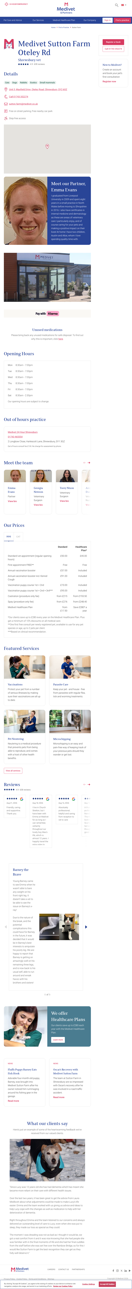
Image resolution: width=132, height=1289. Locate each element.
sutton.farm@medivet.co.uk (23, 103)
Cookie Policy (21, 1279)
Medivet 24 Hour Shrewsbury (23, 432)
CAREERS (51, 1269)
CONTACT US (63, 1269)
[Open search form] (117, 5)
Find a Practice (64, 27)
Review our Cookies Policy (62, 1286)
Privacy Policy (9, 1279)
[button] (47, 146)
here (60, 339)
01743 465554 (15, 436)
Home (53, 27)
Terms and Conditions (37, 1279)
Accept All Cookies (107, 1284)
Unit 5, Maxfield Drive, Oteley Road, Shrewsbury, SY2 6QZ (38, 89)
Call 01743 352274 (18, 96)
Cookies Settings (88, 1284)
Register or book (113, 42)
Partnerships (78, 1269)
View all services (13, 771)
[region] (66, 1284)
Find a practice (122, 20)
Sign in (107, 20)
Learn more (58, 1040)
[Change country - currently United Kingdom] (124, 5)
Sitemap (51, 1279)
